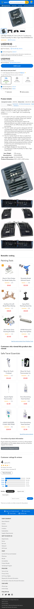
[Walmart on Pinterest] (12, 595)
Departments (6, 5)
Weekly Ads (23, 513)
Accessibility (5, 561)
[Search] (27, 2)
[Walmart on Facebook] (3, 595)
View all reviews (7, 473)
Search (30, 498)
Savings (20, 5)
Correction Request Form (10, 448)
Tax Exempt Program (7, 565)
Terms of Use (5, 571)
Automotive (15, 104)
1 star (3, 486)
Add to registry (25, 92)
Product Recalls (5, 563)
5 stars (2, 478)
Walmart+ (4, 546)
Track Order (13, 513)
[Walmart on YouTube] (9, 595)
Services (14, 5)
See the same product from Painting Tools (22, 341)
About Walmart (5, 521)
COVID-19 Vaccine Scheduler (9, 554)
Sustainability (5, 531)
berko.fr (14, 52)
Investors (4, 528)
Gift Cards (4, 548)
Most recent (10, 491)
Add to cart (17, 66)
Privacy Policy (5, 573)
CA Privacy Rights (6, 576)
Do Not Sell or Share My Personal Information (13, 580)
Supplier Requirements (7, 533)
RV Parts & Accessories (24, 104)
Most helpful (5, 495)
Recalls (3, 558)
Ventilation (16, 105)
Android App (5, 588)
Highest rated (20, 491)
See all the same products (26, 434)
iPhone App (4, 586)
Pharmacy (4, 556)
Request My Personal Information (10, 578)
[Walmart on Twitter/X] (6, 595)
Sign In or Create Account (12, 511)
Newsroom (4, 526)
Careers (4, 523)
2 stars (2, 484)
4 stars (2, 480)
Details (14, 88)
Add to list (9, 92)
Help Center (27, 511)
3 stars (2, 482)
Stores (3, 541)
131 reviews (12, 40)
